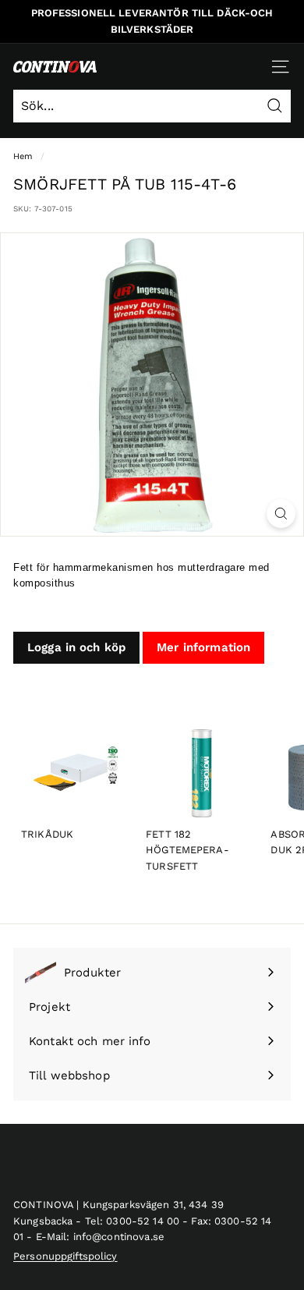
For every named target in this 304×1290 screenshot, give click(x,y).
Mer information (203, 647)
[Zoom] (281, 513)
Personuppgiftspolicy (65, 1256)
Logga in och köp (76, 647)
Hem (23, 156)
